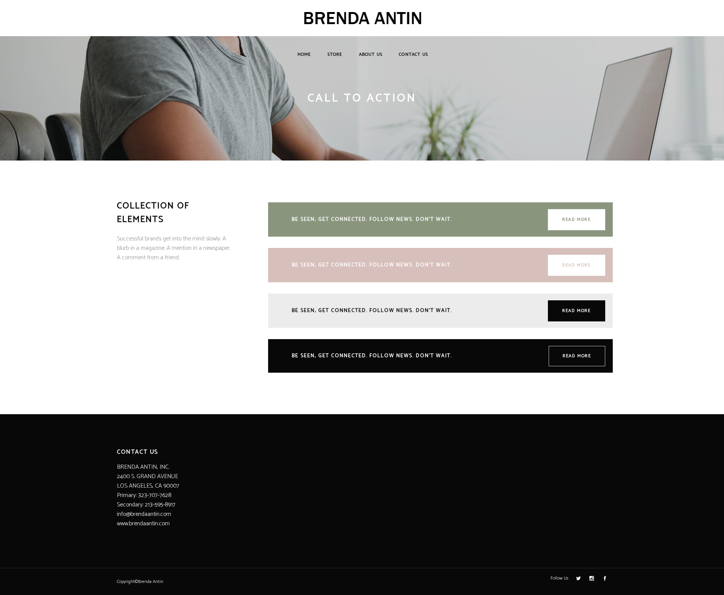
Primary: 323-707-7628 (144, 495)
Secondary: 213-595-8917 (146, 505)
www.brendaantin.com (143, 524)
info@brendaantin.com (144, 514)
